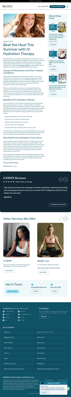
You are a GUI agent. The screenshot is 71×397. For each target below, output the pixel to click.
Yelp (6, 320)
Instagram (7, 314)
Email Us (35, 291)
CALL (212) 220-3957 (43, 6)
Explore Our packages (35, 1)
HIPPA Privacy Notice (63, 380)
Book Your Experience (57, 6)
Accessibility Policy (49, 380)
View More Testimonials (58, 204)
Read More (54, 44)
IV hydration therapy (24, 65)
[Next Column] (66, 219)
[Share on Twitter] (16, 166)
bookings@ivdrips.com (25, 314)
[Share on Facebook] (13, 166)
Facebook (22, 311)
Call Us (55, 291)
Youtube (22, 320)
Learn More (10, 270)
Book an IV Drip (12, 291)
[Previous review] (61, 179)
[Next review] (66, 179)
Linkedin (7, 317)
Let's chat (44, 392)
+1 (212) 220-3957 (9, 311)
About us (44, 316)
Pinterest (22, 317)
